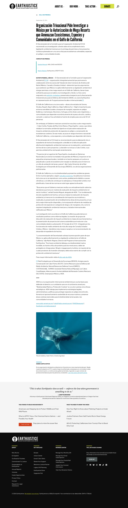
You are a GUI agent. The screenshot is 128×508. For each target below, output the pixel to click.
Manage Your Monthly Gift (63, 453)
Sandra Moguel (42, 64)
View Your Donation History (64, 470)
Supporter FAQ (38, 473)
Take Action (90, 6)
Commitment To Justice (19, 461)
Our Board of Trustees (18, 458)
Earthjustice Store (39, 470)
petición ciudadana (53, 95)
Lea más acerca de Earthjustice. (77, 373)
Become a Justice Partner (41, 464)
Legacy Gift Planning (40, 467)
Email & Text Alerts (39, 458)
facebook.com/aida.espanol (46, 306)
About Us (59, 6)
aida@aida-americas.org (63, 303)
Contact (14, 481)
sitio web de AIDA (65, 257)
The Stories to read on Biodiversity (31, 404)
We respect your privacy (32, 493)
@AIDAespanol (78, 303)
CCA (46, 80)
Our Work (74, 6)
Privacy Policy (16, 478)
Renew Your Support (40, 461)
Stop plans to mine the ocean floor (45, 423)
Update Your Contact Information (62, 466)
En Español (15, 456)
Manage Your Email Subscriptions (61, 456)
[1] (83, 100)
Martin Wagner (42, 71)
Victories (14, 472)
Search (118, 6)
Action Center (38, 456)
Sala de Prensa (45, 15)
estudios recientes (66, 176)
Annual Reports (16, 469)
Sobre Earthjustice (43, 364)
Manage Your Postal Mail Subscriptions (63, 461)
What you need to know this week (78, 404)
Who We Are (15, 453)
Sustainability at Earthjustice (17, 465)
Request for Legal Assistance (17, 485)
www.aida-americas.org (44, 303)
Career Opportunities (18, 475)
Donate (107, 6)
